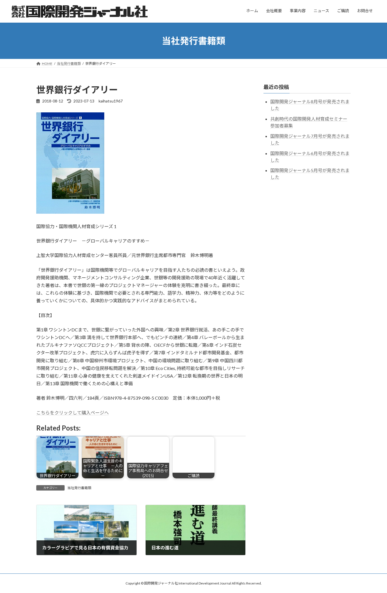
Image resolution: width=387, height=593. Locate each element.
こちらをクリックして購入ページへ (72, 412)
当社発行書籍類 (79, 488)
